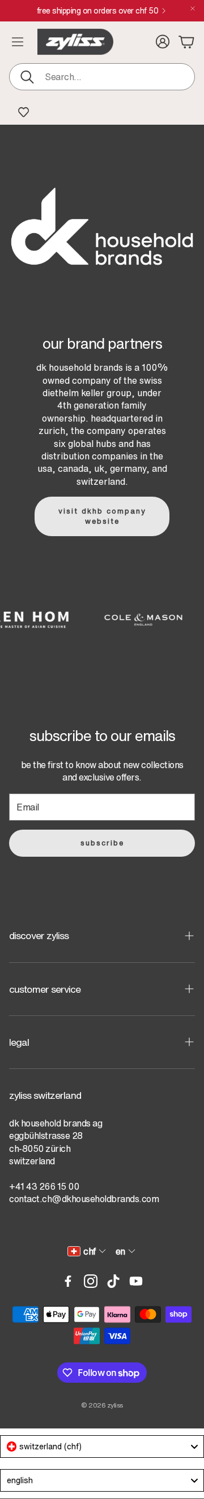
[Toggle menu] (17, 41)
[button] (102, 77)
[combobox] (102, 1446)
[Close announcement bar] (192, 8)
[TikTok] (113, 1281)
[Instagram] (90, 1281)
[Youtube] (136, 1281)
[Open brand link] (135, 619)
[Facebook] (68, 1281)
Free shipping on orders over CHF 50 (98, 11)
